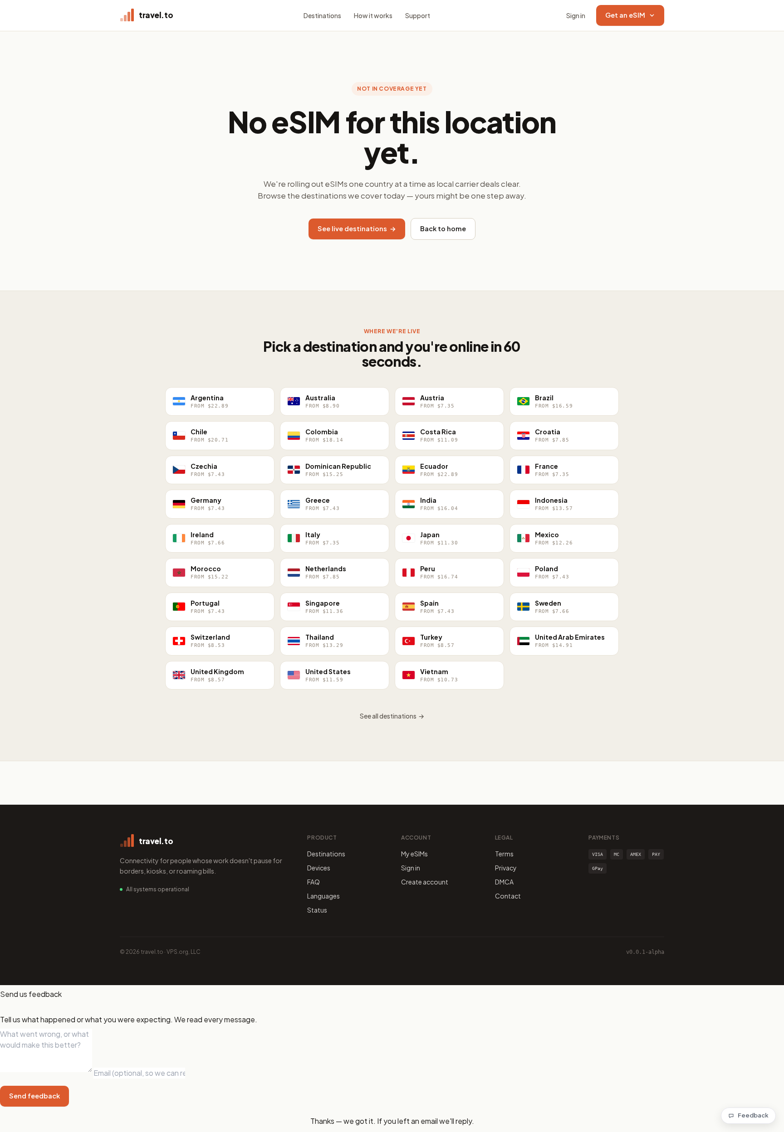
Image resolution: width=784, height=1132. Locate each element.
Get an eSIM (625, 15)
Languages (323, 896)
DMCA (504, 882)
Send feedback (34, 1096)
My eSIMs (414, 854)
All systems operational (157, 889)
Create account (424, 882)
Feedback (753, 1115)
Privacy (506, 868)
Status (317, 910)
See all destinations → (392, 716)
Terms (504, 854)
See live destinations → (357, 228)
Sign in (575, 15)
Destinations (322, 15)
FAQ (313, 882)
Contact (508, 896)
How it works (373, 15)
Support (417, 15)
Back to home (443, 228)
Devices (318, 868)
